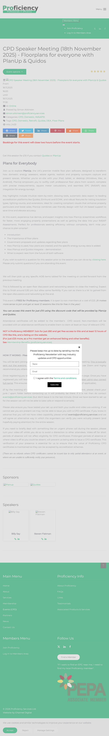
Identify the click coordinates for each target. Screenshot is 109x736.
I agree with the (56, 378)
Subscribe (54, 385)
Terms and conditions (65, 378)
